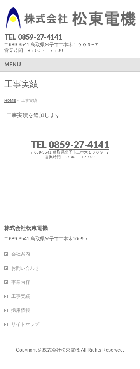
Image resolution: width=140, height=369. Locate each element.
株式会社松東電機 (61, 350)
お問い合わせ (25, 268)
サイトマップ (25, 324)
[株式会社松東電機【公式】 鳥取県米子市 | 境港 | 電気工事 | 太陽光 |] (70, 20)
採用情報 (20, 310)
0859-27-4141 (40, 37)
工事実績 (20, 296)
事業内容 (20, 282)
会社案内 (20, 254)
